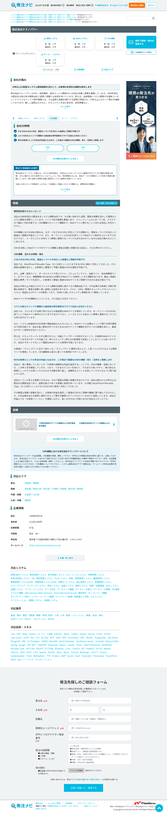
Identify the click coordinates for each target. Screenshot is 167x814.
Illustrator (87, 655)
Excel (77, 655)
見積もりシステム (66, 581)
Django (22, 644)
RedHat (107, 648)
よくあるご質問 (54, 803)
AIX (82, 648)
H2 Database (33, 641)
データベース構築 (65, 589)
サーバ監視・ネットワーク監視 (58, 596)
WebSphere (39, 655)
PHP (19, 633)
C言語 (49, 633)
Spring (14, 644)
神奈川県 (37, 488)
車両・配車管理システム (80, 578)
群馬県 (80, 488)
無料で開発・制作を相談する (144, 42)
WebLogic (85, 652)
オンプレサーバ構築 (97, 592)
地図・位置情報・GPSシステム (103, 585)
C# (38, 633)
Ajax (19, 659)
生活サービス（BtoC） (21, 618)
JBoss (59, 652)
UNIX (22, 652)
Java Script (16, 637)
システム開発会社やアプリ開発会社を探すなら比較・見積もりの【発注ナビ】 (38, 15)
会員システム (67, 585)
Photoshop (98, 655)
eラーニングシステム (76, 574)
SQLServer (113, 637)
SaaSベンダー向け (69, 806)
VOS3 (29, 652)
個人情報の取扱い (93, 779)
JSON (26, 637)
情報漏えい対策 (81, 596)
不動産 (31, 615)
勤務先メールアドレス (47, 728)
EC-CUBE (49, 648)
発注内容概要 (42, 750)
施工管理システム (84, 581)
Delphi (83, 633)
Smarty (103, 652)
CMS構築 (70, 19)
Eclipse (55, 655)
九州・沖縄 (16, 500)
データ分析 (50, 589)
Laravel (70, 644)
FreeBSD (90, 648)
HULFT (94, 652)
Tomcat (74, 652)
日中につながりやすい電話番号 (49, 736)
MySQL (89, 637)
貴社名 (39, 700)
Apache (42, 652)
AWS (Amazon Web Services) (38, 592)
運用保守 (82, 592)
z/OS (35, 652)
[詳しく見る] (141, 120)
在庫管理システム (96, 574)
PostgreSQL (100, 637)
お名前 (39, 709)
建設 (25, 615)
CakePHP (42, 644)
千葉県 (55, 488)
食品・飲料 (16, 615)
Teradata (99, 641)
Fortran (91, 633)
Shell (58, 637)
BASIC (67, 633)
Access (70, 655)
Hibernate (53, 644)
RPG (52, 637)
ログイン (151, 5)
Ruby (24, 633)
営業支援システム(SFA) (46, 581)
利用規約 (78, 779)
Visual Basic (73, 637)
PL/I (38, 637)
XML (82, 637)
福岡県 (28, 500)
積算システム (35, 600)
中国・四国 (16, 494)
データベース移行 (83, 589)
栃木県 (71, 488)
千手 (48, 655)
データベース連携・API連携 (106, 589)
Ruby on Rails (111, 641)
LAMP (63, 655)
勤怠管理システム (38, 574)
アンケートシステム (34, 589)
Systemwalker (18, 655)
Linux (68, 648)
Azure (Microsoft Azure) (65, 592)
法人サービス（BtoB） (45, 618)
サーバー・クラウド (74, 22)
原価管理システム (103, 581)
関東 (13, 488)
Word (13, 659)
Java (13, 633)
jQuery (62, 644)
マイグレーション (19, 600)
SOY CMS (30, 648)
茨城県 (63, 488)
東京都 (28, 488)
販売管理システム (44, 578)
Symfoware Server (85, 641)
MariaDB (53, 641)
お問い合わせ (40, 808)
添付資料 (40, 767)
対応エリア (108, 69)
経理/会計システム (19, 574)
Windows (59, 648)
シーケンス (28, 659)
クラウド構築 (17, 592)
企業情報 (80, 69)
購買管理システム (101, 578)
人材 (62, 615)
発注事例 (70, 5)
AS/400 (51, 652)
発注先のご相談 (137, 5)
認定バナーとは (90, 806)
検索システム (81, 585)
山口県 (36, 494)
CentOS (76, 648)
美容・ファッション (75, 615)
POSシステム (61, 578)
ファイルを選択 (76, 770)
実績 (83, 147)
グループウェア (18, 585)
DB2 (24, 641)
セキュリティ (96, 596)
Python (32, 633)
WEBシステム (71, 17)
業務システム (71, 15)
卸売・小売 (53, 615)
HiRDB (44, 641)
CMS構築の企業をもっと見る (65, 158)
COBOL (74, 633)
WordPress (107, 644)
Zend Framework (92, 644)
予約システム (53, 585)
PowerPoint (111, 655)
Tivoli (29, 655)
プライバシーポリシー (86, 803)
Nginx (66, 652)
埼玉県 (46, 488)
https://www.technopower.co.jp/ (45, 545)
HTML (99, 633)
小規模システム (50, 600)
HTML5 (107, 633)
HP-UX (99, 648)
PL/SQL (45, 637)
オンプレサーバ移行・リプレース (26, 596)
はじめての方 (41, 5)
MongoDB (15, 641)
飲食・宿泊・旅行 (94, 615)
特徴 (47, 147)
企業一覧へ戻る (66, 558)
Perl (32, 637)
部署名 (39, 719)
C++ (43, 633)
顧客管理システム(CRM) (22, 581)
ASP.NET (58, 633)
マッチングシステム (36, 585)
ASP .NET (31, 644)
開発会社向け (54, 806)
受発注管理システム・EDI (23, 578)
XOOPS (39, 648)
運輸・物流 (41, 615)
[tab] (24, 118)
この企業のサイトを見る (143, 52)
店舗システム (17, 589)
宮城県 (28, 483)
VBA (64, 637)
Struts (79, 644)
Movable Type (17, 648)
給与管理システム (56, 574)
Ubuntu (14, 652)
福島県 (36, 483)
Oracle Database (66, 641)
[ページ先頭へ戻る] (159, 808)
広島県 (28, 494)
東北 (13, 483)
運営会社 (39, 803)
